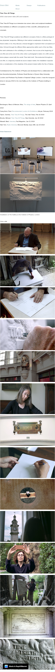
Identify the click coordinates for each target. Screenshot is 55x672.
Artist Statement (5, 131)
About (17, 9)
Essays (29, 5)
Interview (12, 121)
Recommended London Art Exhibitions (24, 111)
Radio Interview (12, 125)
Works (17, 5)
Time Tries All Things (17, 114)
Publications (41, 5)
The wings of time (29, 104)
